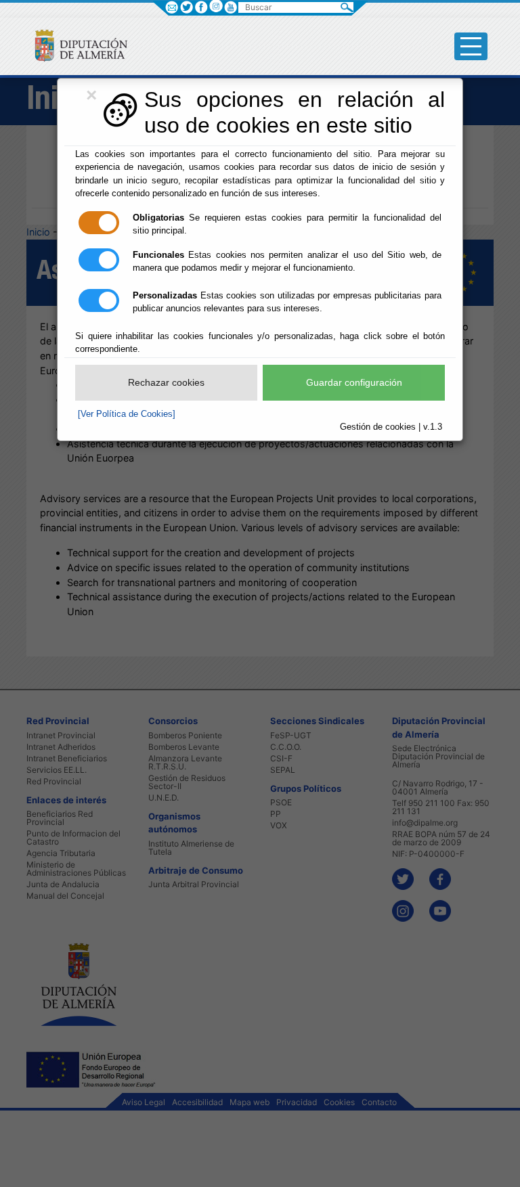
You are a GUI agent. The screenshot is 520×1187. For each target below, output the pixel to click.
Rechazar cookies (166, 382)
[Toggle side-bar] (471, 46)
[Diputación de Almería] (75, 45)
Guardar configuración (354, 382)
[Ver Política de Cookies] (126, 414)
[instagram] (216, 6)
